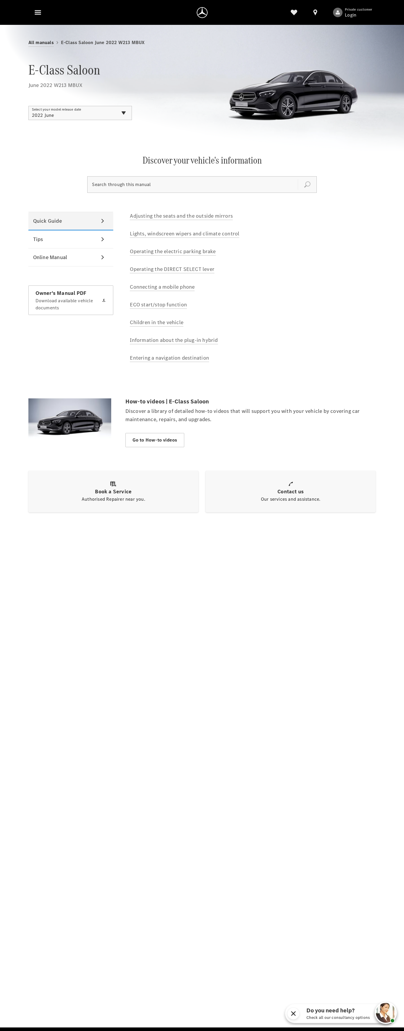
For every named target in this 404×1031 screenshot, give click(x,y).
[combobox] (80, 113)
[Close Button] (361, 1013)
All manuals (41, 42)
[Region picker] (315, 12)
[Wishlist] (294, 12)
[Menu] (37, 12)
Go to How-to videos (154, 440)
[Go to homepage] (202, 12)
